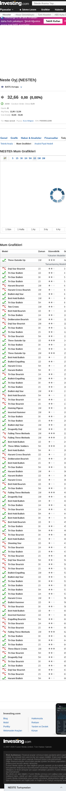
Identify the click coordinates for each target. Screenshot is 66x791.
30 (21, 158)
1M (43, 158)
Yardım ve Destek (40, 726)
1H (25, 158)
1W (39, 158)
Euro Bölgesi (28, 121)
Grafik (14, 138)
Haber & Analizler (31, 138)
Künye (35, 730)
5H (30, 158)
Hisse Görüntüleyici (25, 15)
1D (34, 158)
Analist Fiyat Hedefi (43, 144)
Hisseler (7, 15)
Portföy (6, 726)
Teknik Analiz (7, 144)
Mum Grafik (5, 158)
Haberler (59, 9)
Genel (3, 138)
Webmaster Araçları (12, 730)
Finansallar (51, 138)
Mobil (6, 722)
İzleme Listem (29, 9)
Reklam (35, 722)
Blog (5, 718)
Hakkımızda (37, 718)
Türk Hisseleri (44, 15)
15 (17, 158)
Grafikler (45, 9)
